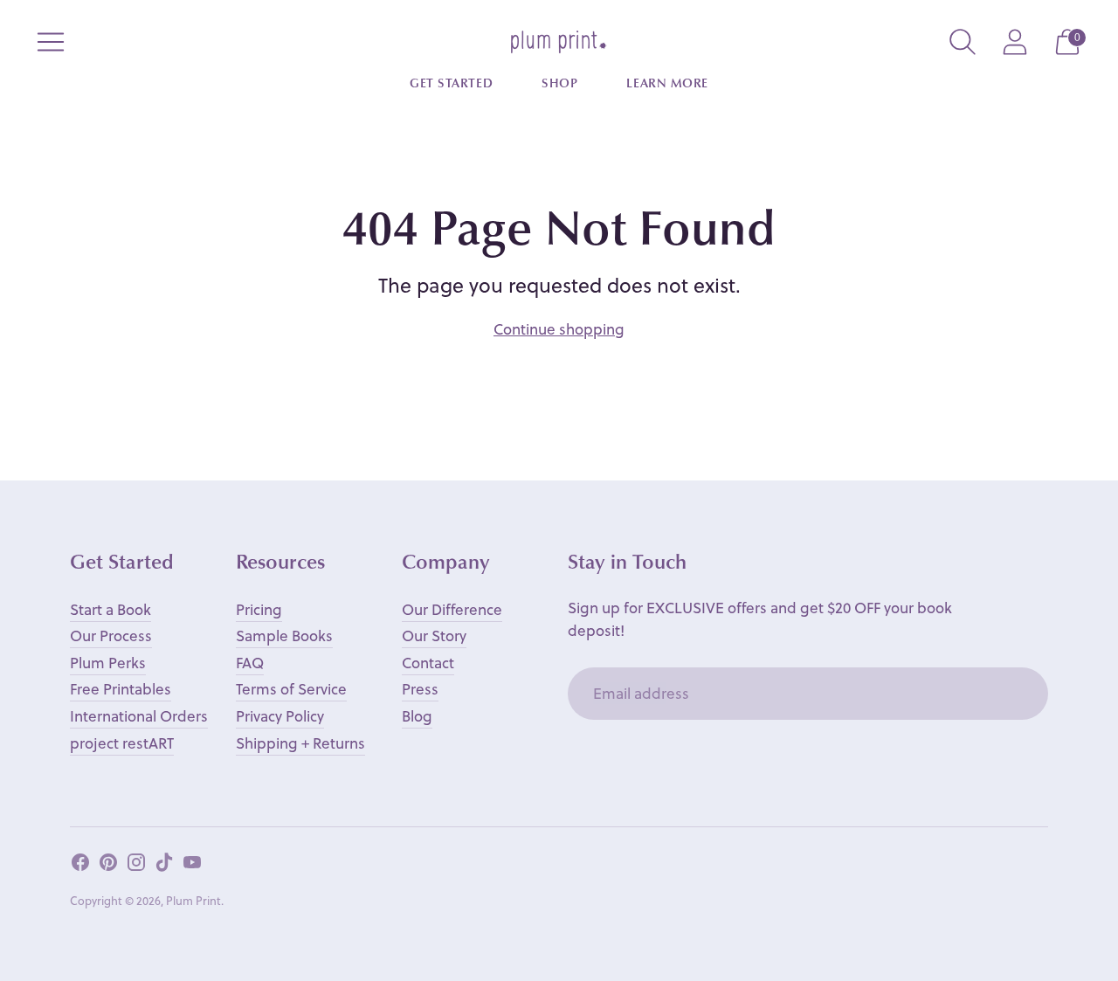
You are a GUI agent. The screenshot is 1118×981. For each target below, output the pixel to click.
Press (420, 689)
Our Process (111, 635)
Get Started (451, 85)
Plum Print (193, 900)
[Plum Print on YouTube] (192, 866)
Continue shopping (559, 329)
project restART (122, 743)
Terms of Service (291, 689)
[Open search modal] (962, 41)
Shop (559, 85)
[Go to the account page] (1014, 41)
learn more (667, 85)
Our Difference (452, 609)
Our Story (434, 635)
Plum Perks (108, 663)
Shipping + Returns (300, 743)
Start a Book (110, 609)
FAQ (250, 663)
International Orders (139, 716)
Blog (417, 716)
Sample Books (284, 635)
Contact (428, 663)
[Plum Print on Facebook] (80, 866)
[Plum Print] (559, 42)
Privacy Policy (280, 716)
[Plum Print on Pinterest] (108, 866)
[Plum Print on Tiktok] (164, 866)
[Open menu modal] (50, 41)
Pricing (259, 609)
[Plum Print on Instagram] (136, 866)
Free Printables (120, 689)
